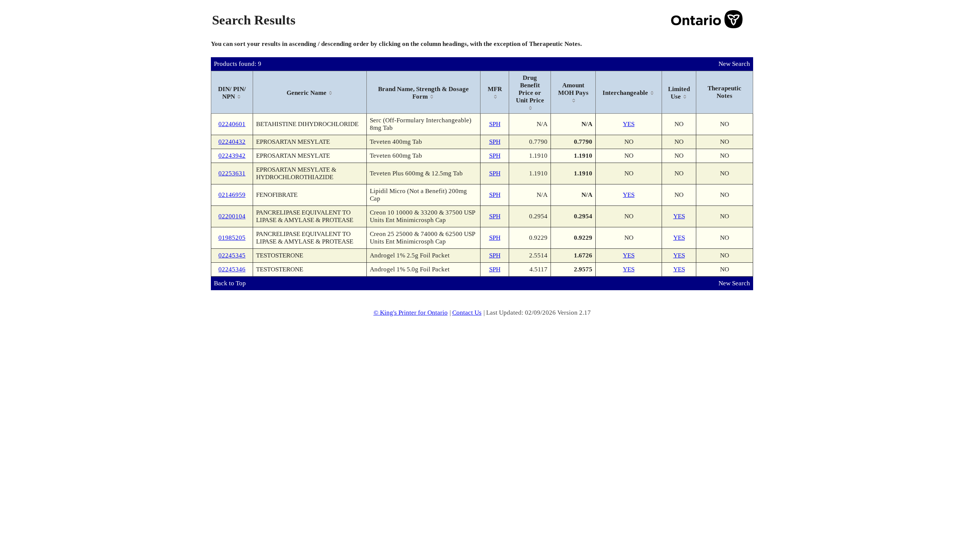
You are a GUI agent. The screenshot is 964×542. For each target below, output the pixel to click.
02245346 (232, 269)
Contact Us (467, 312)
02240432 (232, 141)
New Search (734, 63)
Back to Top (230, 283)
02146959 (232, 194)
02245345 (232, 255)
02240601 (232, 124)
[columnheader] (232, 92)
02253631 (232, 173)
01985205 (232, 237)
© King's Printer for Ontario (411, 312)
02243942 (232, 155)
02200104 (232, 216)
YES (629, 124)
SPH (494, 124)
